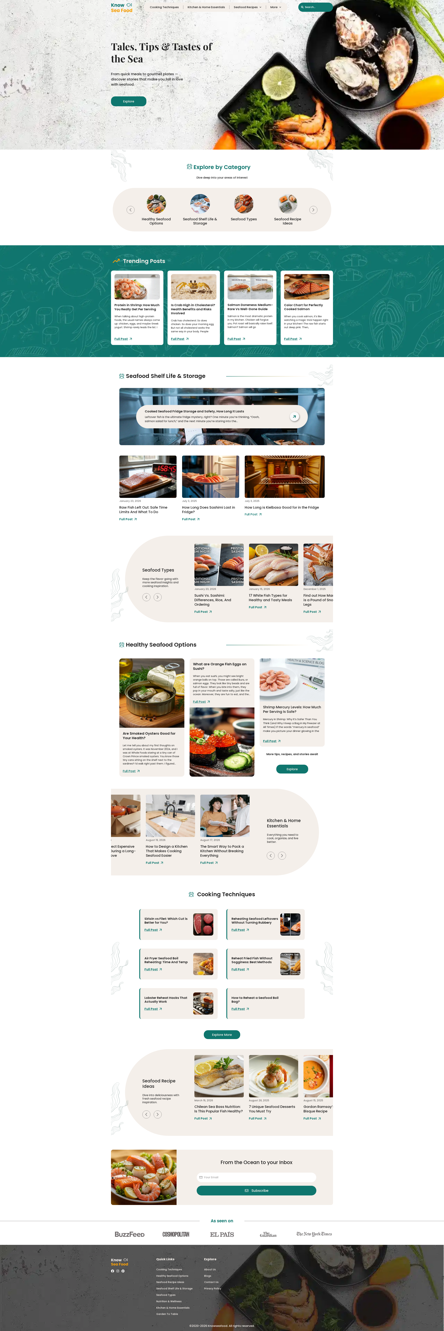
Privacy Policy (212, 1288)
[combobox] (315, 7)
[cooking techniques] (203, 924)
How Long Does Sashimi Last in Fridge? (208, 509)
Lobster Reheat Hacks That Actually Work (165, 1000)
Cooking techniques (164, 7)
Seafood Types (200, 219)
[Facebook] (112, 1271)
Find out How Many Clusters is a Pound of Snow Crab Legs (273, 600)
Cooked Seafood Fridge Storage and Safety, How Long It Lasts (194, 411)
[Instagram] (117, 1271)
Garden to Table (167, 1314)
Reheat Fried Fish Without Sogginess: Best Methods (252, 960)
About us (210, 1269)
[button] (131, 210)
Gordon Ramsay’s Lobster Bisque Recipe (271, 1109)
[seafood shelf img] (148, 477)
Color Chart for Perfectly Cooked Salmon (303, 307)
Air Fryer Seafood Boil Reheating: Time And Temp (166, 960)
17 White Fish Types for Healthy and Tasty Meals (216, 597)
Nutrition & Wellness (169, 1301)
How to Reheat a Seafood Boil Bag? (255, 1000)
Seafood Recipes (246, 7)
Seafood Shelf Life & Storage (156, 221)
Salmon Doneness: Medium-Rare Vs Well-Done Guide (250, 307)
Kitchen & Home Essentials (206, 7)
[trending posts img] (137, 287)
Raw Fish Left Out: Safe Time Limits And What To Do (143, 509)
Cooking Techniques (288, 221)
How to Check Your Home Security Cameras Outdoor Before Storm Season (223, 851)
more (274, 7)
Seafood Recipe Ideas (243, 221)
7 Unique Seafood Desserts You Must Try (217, 1109)
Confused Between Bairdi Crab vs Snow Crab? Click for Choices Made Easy (326, 600)
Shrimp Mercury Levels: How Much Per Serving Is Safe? (292, 709)
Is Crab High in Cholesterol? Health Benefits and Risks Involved (193, 309)
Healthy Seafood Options (172, 1276)
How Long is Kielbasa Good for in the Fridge (282, 507)
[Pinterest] (123, 1271)
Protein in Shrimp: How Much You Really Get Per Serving (137, 307)
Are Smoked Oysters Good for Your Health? (149, 735)
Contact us (211, 1282)
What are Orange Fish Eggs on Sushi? (219, 666)
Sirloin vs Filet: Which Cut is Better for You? (165, 921)
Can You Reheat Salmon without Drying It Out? (324, 1109)
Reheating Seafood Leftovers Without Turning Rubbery (255, 921)
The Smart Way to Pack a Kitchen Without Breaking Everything (167, 851)
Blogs (207, 1276)
